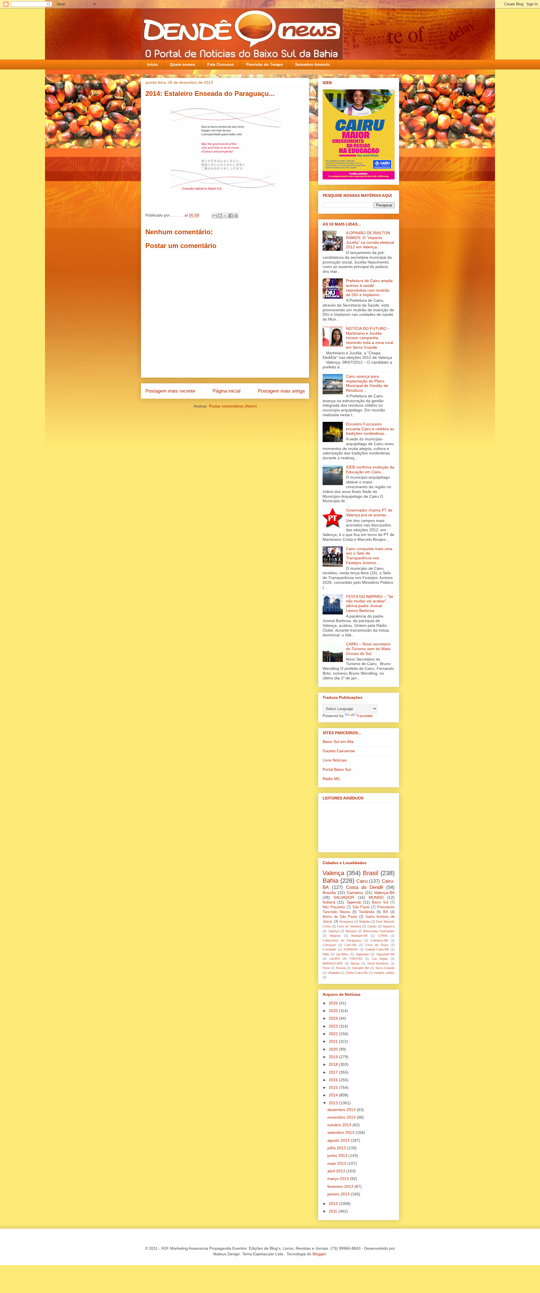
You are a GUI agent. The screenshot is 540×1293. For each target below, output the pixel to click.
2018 (334, 1064)
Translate (364, 715)
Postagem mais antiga (281, 391)
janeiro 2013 (339, 1194)
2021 (334, 1041)
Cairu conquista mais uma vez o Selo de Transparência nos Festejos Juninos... (369, 555)
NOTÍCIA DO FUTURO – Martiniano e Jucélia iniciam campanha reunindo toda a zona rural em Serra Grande (369, 338)
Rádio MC (331, 778)
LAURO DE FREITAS (345, 958)
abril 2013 (336, 1171)
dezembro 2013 (342, 1109)
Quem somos (182, 64)
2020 (334, 1049)
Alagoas (335, 935)
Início (152, 64)
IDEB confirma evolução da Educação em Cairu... (370, 469)
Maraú (355, 963)
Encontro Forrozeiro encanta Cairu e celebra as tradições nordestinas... (370, 429)
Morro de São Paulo (340, 917)
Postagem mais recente (170, 391)
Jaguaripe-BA (385, 954)
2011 (333, 1211)
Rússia (341, 968)
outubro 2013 (339, 1125)
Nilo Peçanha (334, 907)
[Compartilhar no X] (225, 215)
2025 (334, 1010)
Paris (326, 968)
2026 (334, 1003)
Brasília (329, 892)
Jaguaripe (362, 954)
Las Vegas (380, 958)
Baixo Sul (380, 902)
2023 (334, 1026)
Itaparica (389, 926)
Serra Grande (385, 968)
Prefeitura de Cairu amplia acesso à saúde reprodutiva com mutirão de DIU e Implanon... (369, 287)
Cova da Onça (376, 945)
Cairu (362, 881)
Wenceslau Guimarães (379, 931)
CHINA (383, 935)
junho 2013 (337, 1155)
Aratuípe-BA (359, 935)
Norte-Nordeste (378, 963)
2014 (334, 1095)
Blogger (319, 1254)
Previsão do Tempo (264, 64)
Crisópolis (329, 949)
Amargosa (346, 921)
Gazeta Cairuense (339, 751)
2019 (334, 1057)
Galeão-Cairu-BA (377, 949)
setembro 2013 (341, 1132)
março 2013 (338, 1178)
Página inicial (226, 391)
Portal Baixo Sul (337, 769)
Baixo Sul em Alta (338, 741)
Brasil (370, 873)
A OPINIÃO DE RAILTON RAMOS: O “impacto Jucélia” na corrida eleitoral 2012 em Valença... (370, 240)
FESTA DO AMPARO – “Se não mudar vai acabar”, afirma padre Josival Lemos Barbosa (369, 603)
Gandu (372, 926)
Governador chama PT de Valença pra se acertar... (369, 512)
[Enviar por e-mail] (214, 215)
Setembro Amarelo (312, 64)
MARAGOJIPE (333, 963)
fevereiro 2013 (340, 1186)
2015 (334, 1087)
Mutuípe (351, 931)
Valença (333, 873)
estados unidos (384, 972)
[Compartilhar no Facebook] (230, 215)
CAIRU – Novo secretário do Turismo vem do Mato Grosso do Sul (368, 649)
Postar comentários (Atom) (233, 406)
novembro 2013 (342, 1117)
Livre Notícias (335, 760)
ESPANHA (351, 949)
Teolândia (366, 912)
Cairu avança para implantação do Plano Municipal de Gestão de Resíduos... (367, 383)
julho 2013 (337, 1148)
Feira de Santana (349, 926)
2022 (334, 1033)
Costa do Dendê (364, 887)
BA (385, 912)
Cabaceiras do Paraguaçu (342, 940)
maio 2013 (337, 1163)
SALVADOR (344, 897)
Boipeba (364, 921)
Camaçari (329, 945)
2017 (334, 1072)
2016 (334, 1080)
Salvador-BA (360, 968)
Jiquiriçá (333, 931)
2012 (334, 1203)
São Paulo (361, 907)
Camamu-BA (379, 940)
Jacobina (342, 954)
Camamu (355, 892)
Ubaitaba (334, 972)
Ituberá (329, 902)
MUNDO (376, 897)
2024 (334, 1018)
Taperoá (353, 902)
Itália (326, 954)
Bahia (330, 880)
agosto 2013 (339, 1140)
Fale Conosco (220, 64)
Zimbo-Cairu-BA (357, 972)
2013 (334, 1103)
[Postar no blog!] (220, 215)
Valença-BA (384, 892)
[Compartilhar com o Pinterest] (236, 215)
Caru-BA (350, 945)
